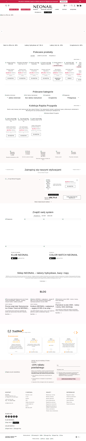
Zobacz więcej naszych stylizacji (42, 201)
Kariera (27, 398)
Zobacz (69, 78)
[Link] (43, 15)
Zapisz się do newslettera (69, 379)
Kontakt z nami (29, 394)
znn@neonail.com (9, 403)
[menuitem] (14, 10)
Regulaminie (61, 375)
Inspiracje (58, 302)
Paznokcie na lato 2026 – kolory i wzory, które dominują (67, 306)
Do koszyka (11, 78)
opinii (24, 332)
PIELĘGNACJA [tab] (52, 55)
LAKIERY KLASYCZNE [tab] (42, 55)
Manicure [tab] (49, 215)
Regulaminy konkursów (51, 404)
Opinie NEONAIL (70, 400)
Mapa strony (69, 402)
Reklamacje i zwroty (50, 394)
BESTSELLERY (29, 407)
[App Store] (8, 422)
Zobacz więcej (76, 59)
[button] (6, 1)
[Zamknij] (80, 1)
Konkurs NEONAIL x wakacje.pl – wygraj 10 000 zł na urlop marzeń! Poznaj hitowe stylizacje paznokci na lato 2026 (42, 307)
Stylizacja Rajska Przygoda (43, 172)
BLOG (27, 405)
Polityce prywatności (68, 375)
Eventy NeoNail (8, 304)
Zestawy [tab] (33, 55)
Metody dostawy (50, 396)
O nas (27, 396)
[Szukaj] (72, 5)
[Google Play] (16, 422)
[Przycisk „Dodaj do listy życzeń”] (15, 63)
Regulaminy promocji (50, 402)
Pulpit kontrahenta (71, 404)
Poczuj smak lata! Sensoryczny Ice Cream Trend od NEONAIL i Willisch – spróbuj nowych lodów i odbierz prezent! (17, 307)
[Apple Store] (9, 428)
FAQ (27, 400)
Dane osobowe (70, 398)
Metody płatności (50, 398)
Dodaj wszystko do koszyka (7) (72, 197)
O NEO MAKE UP (29, 404)
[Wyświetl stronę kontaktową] (9, 5)
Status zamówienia (50, 408)
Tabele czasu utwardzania (52, 410)
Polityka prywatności (71, 396)
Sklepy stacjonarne (30, 402)
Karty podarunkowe (50, 400)
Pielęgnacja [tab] (37, 215)
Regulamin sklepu (70, 394)
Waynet (12, 437)
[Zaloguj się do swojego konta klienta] (74, 5)
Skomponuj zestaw (58, 79)
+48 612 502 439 (9, 399)
